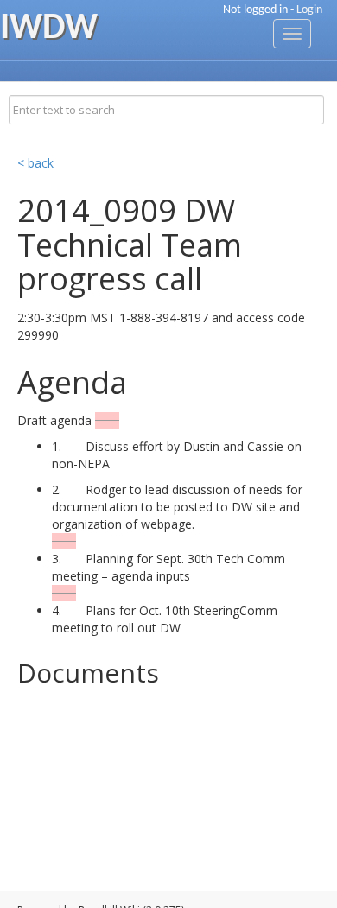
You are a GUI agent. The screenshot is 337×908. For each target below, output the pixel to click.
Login (309, 9)
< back (35, 163)
